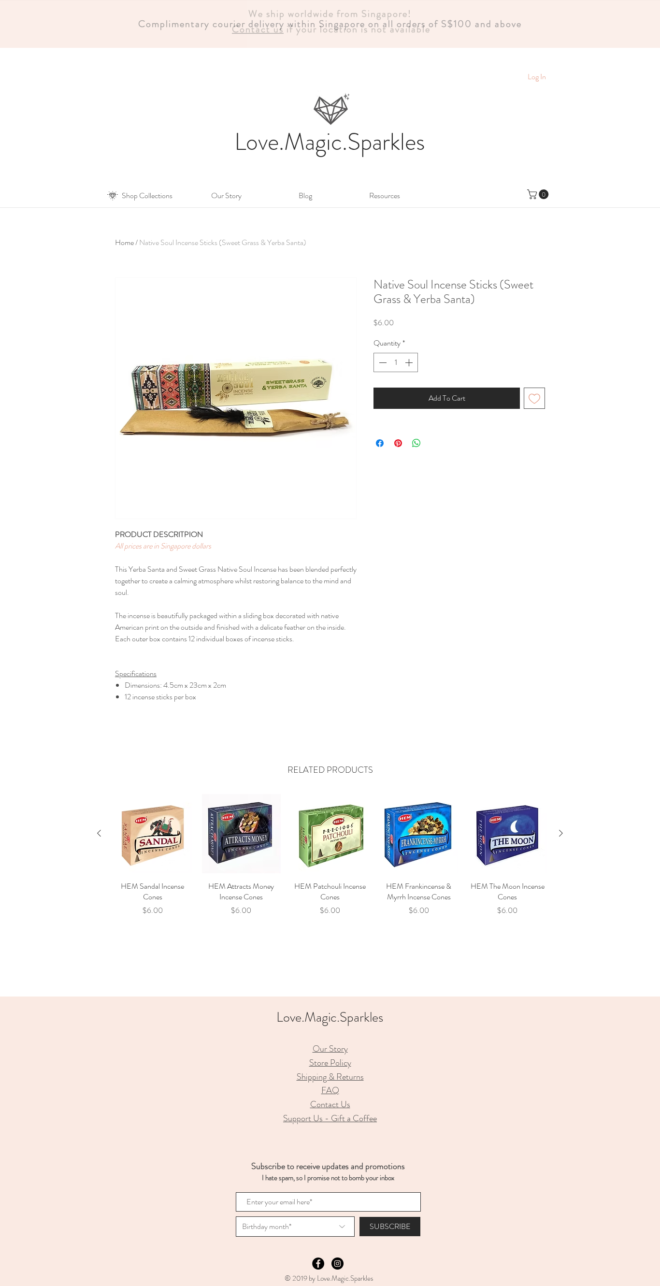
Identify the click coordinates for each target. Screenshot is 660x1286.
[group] (330, 860)
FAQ (330, 1090)
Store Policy (330, 1062)
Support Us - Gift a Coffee (330, 1118)
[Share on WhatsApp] (416, 443)
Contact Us (330, 1104)
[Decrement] (381, 362)
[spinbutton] (395, 362)
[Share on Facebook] (380, 443)
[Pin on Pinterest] (398, 443)
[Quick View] (152, 833)
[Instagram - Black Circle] (337, 1263)
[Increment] (409, 362)
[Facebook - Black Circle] (318, 1263)
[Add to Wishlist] (534, 398)
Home (124, 242)
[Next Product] (561, 833)
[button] (147, 195)
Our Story (330, 1048)
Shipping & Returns (330, 1076)
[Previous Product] (99, 833)
